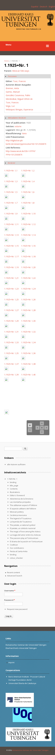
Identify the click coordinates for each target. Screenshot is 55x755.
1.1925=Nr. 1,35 (11, 353)
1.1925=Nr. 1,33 (11, 342)
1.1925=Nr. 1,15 (11, 245)
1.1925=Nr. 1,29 (11, 321)
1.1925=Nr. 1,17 (11, 256)
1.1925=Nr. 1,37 (11, 364)
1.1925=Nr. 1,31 (11, 331)
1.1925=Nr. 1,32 (28, 331)
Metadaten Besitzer (17, 117)
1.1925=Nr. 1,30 (28, 321)
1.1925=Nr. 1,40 (28, 374)
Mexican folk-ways (20, 70)
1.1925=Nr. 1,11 (11, 224)
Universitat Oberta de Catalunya (22, 683)
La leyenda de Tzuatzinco (21, 521)
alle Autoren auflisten (16, 464)
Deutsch (43, 6)
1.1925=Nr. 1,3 (10, 181)
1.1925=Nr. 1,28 (28, 310)
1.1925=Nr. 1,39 (11, 374)
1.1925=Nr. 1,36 (28, 353)
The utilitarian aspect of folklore (23, 505)
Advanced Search (14, 575)
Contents (14, 488)
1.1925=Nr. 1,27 (11, 310)
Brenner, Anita (12, 88)
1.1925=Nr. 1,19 (11, 267)
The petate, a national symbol (22, 525)
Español (34, 6)
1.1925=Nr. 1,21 (11, 278)
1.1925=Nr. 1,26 (28, 299)
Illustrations (15, 492)
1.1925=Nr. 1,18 (28, 256)
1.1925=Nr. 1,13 (11, 235)
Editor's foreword (17, 495)
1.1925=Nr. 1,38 (28, 364)
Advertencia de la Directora (21, 498)
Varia (24, 133)
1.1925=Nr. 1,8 (27, 202)
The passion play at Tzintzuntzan (24, 538)
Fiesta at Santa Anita (18, 551)
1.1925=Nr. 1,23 (11, 288)
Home (6, 61)
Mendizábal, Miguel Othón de (19, 99)
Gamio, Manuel (13, 91)
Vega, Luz (10, 106)
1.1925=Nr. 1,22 (28, 278)
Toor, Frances (19, 81)
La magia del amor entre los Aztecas (25, 535)
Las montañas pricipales (20, 502)
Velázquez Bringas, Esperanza (19, 109)
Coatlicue (14, 544)
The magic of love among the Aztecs (25, 531)
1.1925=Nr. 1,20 (28, 267)
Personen (12, 76)
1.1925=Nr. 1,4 (27, 181)
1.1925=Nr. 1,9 (10, 213)
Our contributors (17, 548)
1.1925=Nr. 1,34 (28, 342)
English (52, 6)
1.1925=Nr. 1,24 (28, 288)
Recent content (13, 572)
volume (18, 126)
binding (13, 482)
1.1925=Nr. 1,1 (10, 170)
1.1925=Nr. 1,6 (27, 192)
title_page (14, 485)
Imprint (11, 662)
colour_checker (16, 558)
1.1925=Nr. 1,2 (27, 170)
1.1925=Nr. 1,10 (28, 213)
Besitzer (11, 163)
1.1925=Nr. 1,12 (28, 224)
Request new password (17, 609)
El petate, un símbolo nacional (22, 528)
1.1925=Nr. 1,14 (28, 235)
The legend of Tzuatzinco (20, 518)
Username (9, 590)
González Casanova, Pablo (18, 95)
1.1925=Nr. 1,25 (11, 299)
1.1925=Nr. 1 (12, 479)
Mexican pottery (17, 512)
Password (9, 600)
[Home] (27, 25)
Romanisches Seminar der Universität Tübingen (30, 750)
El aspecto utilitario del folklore (23, 508)
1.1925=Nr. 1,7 (10, 202)
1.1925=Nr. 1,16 (28, 245)
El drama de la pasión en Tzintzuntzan (26, 541)
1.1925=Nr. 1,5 (10, 192)
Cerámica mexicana (18, 515)
